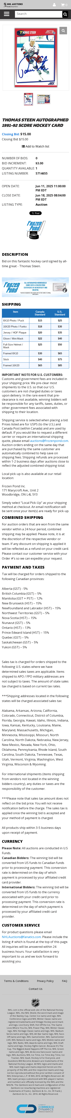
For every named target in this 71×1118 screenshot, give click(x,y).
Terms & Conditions (16, 981)
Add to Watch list (37, 146)
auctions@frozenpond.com (49, 441)
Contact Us (35, 989)
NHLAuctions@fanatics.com (21, 937)
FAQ (64, 981)
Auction (41, 204)
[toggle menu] (6, 14)
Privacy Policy (45, 981)
